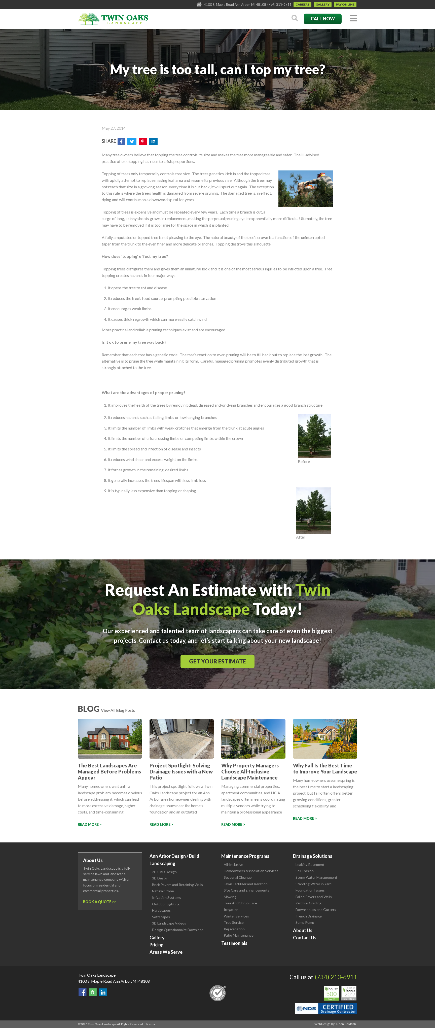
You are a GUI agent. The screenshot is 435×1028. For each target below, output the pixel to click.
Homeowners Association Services (251, 871)
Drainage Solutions (312, 856)
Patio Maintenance (238, 935)
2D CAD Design (164, 872)
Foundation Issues (310, 890)
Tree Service (234, 922)
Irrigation (231, 909)
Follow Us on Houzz (93, 992)
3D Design (160, 878)
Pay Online (345, 4)
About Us (302, 930)
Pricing (157, 944)
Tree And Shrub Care (240, 903)
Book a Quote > (98, 902)
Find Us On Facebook (83, 992)
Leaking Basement (310, 864)
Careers (302, 4)
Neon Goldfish (346, 1024)
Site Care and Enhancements (246, 890)
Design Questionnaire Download (177, 930)
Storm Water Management (316, 877)
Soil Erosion (305, 871)
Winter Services (236, 916)
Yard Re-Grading (308, 903)
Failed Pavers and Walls (314, 897)
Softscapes (161, 917)
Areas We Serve (166, 952)
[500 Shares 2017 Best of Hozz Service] (340, 993)
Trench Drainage (309, 916)
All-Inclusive (233, 864)
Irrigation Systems (166, 897)
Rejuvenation (234, 929)
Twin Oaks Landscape (97, 975)
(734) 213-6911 (279, 4)
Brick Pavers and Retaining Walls (177, 884)
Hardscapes (161, 910)
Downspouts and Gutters (316, 909)
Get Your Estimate (217, 661)
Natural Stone (163, 891)
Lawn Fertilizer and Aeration (246, 884)
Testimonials (234, 943)
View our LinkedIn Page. (103, 992)
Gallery (323, 4)
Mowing (230, 897)
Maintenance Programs (245, 856)
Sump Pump (305, 922)
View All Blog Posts (118, 710)
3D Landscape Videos (169, 923)
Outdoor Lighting (165, 904)
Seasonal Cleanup (238, 877)
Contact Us (304, 937)
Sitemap (151, 1024)
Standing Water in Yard (314, 884)
